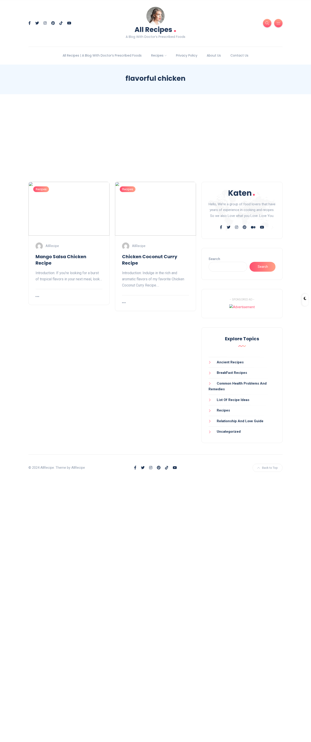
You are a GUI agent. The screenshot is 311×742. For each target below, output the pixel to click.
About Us (214, 55)
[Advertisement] (155, 142)
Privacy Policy (186, 55)
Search (214, 259)
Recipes (157, 55)
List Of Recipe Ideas (233, 400)
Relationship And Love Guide (240, 421)
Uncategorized (229, 432)
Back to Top (270, 467)
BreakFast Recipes (232, 373)
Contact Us (239, 55)
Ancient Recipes (230, 362)
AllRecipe (52, 245)
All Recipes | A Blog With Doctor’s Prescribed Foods (102, 55)
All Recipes (155, 29)
